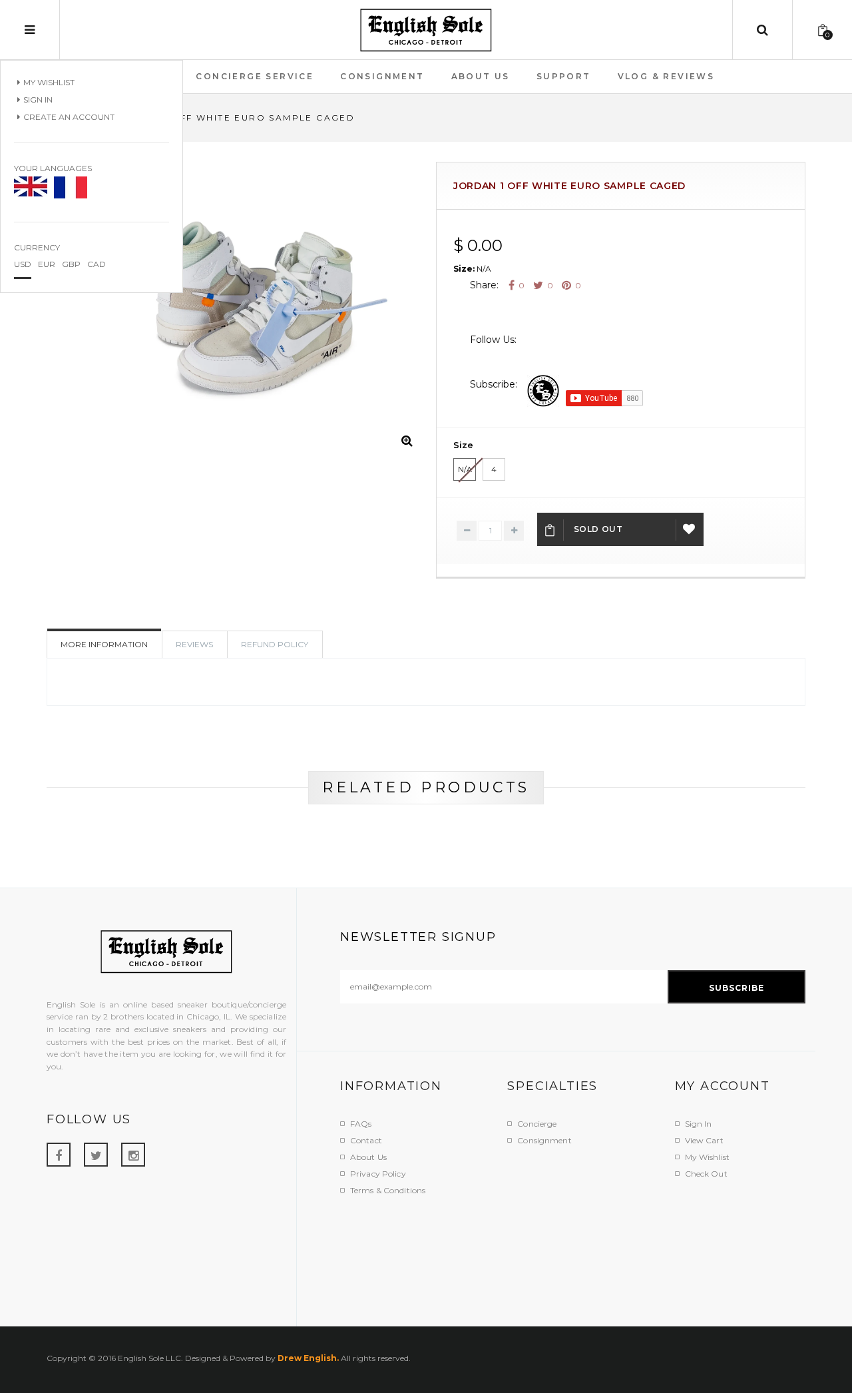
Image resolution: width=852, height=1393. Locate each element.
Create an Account (68, 117)
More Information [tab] (104, 644)
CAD (96, 264)
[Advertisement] (582, 1253)
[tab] (275, 644)
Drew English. (308, 1358)
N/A (465, 469)
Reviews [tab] (194, 644)
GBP (71, 264)
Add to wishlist (690, 529)
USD (22, 264)
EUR (46, 264)
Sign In (38, 100)
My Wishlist (49, 82)
